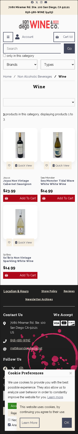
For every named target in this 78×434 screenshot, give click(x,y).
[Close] (70, 373)
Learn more (55, 397)
